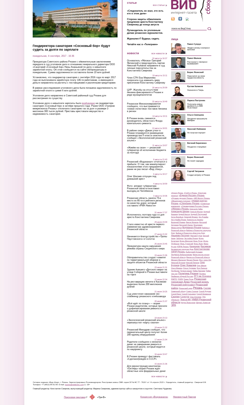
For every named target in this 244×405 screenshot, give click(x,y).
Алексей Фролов (196, 212)
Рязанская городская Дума (188, 280)
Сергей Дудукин (205, 291)
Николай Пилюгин (192, 263)
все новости (158, 53)
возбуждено (88, 103)
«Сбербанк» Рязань (189, 203)
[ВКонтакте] (180, 19)
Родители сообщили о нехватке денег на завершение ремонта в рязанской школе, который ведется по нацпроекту (146, 346)
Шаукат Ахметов (203, 303)
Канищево (195, 246)
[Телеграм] (187, 19)
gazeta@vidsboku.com (75, 385)
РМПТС (174, 279)
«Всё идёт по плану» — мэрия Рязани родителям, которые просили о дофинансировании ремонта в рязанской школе (147, 307)
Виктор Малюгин (192, 222)
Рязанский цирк (185, 288)
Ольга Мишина (176, 268)
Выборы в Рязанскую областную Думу (190, 233)
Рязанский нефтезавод (183, 285)
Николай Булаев (178, 263)
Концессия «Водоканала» (154, 397)
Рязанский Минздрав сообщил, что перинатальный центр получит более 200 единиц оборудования (147, 332)
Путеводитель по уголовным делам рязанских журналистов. (145, 31)
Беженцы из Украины (195, 220)
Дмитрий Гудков (196, 236)
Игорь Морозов (186, 241)
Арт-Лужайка (203, 217)
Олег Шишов (201, 265)
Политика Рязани (188, 273)
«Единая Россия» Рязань (192, 195)
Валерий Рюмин (178, 222)
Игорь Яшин (198, 244)
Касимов (206, 246)
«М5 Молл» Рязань (201, 198)
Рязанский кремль (199, 282)
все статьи (159, 5)
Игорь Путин (198, 241)
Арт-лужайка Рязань (178, 220)
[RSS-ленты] (173, 19)
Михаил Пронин (192, 260)
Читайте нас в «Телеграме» (142, 44)
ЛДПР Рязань (178, 252)
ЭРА (173, 305)
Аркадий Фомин (191, 217)
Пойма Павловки (199, 271)
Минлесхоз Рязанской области (198, 257)
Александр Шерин (180, 211)
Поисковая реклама (75, 397)
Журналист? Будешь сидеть (143, 38)
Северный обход (178, 291)
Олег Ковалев (188, 265)
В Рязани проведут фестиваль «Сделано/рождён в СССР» (143, 357)
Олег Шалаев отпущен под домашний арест (141, 177)
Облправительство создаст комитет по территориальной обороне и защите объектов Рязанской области (147, 260)
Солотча (184, 297)
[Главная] (191, 21)
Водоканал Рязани (191, 227)
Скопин (175, 296)
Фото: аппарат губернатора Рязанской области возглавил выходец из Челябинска (143, 188)
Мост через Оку (205, 260)
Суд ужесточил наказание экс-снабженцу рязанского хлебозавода (146, 295)
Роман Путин (188, 279)
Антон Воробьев (177, 217)
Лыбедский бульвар (194, 252)
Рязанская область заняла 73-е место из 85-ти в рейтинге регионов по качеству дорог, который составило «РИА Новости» (146, 202)
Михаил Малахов (178, 260)
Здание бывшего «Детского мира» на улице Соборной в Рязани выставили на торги (147, 272)
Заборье (180, 238)
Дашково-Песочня (180, 235)
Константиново (202, 249)
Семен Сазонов (192, 291)
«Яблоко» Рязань (180, 209)
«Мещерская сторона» (181, 201)
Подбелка (175, 271)
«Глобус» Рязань (190, 193)
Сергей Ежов (176, 294)
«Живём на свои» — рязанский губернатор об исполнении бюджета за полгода (146, 150)
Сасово (207, 288)
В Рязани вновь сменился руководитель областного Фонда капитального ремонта (144, 121)
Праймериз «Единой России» (182, 276)
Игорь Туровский (186, 244)
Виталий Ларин (186, 225)
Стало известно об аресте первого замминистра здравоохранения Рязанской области (145, 227)
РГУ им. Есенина (202, 276)
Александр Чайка (196, 209)
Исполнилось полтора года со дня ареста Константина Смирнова (145, 215)
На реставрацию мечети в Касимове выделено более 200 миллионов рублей (146, 284)
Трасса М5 (185, 299)
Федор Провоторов (188, 303)
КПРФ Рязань (183, 247)
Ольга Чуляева (189, 268)
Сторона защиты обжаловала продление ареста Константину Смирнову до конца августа (145, 22)
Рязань (198, 288)
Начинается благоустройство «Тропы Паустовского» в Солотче (147, 237)
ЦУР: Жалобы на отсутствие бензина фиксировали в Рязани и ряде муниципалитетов (145, 92)
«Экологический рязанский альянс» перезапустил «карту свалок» (146, 321)
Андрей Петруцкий (199, 214)
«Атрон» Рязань (177, 193)
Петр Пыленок (202, 268)
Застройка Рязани (191, 238)
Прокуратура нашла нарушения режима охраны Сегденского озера (146, 247)
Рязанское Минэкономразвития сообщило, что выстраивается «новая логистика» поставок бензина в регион (147, 108)
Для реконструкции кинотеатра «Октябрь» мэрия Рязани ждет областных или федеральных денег (146, 368)
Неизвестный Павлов (184, 397)
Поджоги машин (186, 271)
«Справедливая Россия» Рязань (195, 206)
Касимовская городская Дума (182, 249)
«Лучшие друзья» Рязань (182, 198)
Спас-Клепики (195, 297)
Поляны (202, 274)
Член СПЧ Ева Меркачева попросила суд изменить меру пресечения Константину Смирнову (146, 80)
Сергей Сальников (189, 294)
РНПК (180, 279)
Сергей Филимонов (203, 294)
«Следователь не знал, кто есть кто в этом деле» (145, 12)
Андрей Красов (184, 214)
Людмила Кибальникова (181, 255)
